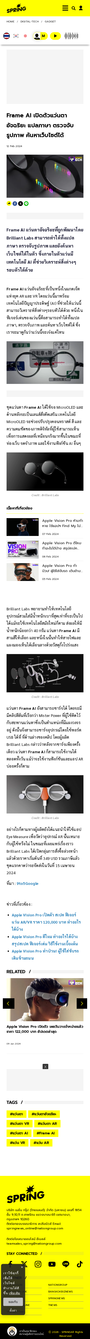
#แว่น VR (17, 1142)
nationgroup (57, 1285)
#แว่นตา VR (19, 1123)
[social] (38, 1264)
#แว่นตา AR (47, 1123)
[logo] (16, 8)
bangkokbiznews (60, 1292)
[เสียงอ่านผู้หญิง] (40, 36)
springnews (56, 1298)
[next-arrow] (82, 1003)
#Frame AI (46, 1133)
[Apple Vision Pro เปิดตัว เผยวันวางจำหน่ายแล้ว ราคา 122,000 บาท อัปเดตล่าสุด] (45, 999)
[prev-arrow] (8, 1003)
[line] (26, 203)
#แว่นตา (16, 1114)
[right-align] (73, 8)
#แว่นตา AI (19, 1133)
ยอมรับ (13, 1302)
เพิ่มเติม (14, 1293)
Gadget (50, 21)
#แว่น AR (41, 1142)
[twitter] (20, 203)
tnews (52, 1305)
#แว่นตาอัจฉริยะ (44, 1114)
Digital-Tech (30, 21)
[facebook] (14, 203)
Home (10, 21)
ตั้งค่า (13, 1310)
